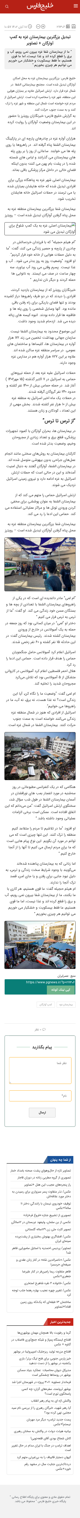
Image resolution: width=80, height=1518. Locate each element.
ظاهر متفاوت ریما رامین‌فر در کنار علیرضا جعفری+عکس (46, 1274)
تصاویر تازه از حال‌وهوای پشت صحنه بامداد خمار (40, 1170)
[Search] (7, 7)
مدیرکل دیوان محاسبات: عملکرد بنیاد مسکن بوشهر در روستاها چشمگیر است (44, 1372)
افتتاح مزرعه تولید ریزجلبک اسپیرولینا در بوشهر (42, 1351)
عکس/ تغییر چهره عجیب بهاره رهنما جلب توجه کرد (41, 1293)
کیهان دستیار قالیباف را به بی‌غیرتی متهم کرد (44, 1457)
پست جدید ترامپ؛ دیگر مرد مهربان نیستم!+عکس (49, 1422)
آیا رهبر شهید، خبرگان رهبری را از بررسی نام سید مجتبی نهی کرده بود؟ (41, 1410)
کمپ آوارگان (46, 1005)
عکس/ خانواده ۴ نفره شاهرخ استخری (47, 1283)
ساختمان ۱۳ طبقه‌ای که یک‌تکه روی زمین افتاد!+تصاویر (45, 1304)
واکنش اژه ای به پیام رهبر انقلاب (51, 1400)
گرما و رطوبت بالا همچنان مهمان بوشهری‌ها (44, 1332)
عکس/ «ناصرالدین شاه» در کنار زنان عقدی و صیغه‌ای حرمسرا (43, 1262)
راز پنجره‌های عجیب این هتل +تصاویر (47, 1184)
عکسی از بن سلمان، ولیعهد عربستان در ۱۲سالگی (41, 1222)
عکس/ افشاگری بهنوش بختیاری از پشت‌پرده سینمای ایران (43, 1239)
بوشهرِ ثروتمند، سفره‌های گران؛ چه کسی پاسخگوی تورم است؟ (46, 1391)
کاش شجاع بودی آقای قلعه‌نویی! (51, 1438)
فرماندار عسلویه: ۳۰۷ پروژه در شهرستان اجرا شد (41, 1382)
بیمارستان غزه (66, 1005)
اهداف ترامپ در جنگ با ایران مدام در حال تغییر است (41, 1448)
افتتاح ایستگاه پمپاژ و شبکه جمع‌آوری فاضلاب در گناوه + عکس (41, 1342)
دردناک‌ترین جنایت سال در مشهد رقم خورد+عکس (47, 1466)
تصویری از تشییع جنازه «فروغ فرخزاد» (47, 1215)
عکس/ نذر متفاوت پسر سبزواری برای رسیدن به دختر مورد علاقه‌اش (41, 1194)
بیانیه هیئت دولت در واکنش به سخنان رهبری (42, 1431)
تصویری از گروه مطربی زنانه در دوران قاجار (44, 1177)
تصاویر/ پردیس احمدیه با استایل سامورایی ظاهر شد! (41, 1250)
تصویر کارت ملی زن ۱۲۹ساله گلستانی (48, 1229)
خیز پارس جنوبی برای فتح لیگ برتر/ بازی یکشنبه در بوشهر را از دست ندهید (45, 1361)
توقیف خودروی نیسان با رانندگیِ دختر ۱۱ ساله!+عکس (46, 1206)
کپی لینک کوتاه (60, 990)
